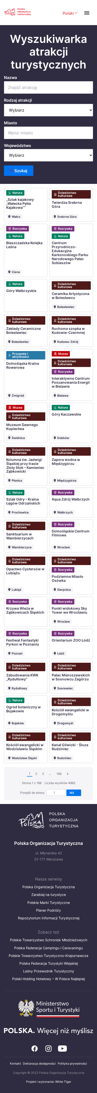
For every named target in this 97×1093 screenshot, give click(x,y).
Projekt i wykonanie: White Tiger (48, 1082)
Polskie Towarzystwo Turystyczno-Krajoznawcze (48, 955)
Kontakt (15, 1063)
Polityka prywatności (72, 1063)
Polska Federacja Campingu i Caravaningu (48, 948)
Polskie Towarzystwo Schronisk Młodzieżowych (48, 940)
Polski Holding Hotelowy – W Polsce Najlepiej (48, 979)
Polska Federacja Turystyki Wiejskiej (48, 963)
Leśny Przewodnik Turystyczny (48, 971)
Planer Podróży (48, 910)
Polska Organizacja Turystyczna (48, 887)
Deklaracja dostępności (39, 1063)
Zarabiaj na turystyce (48, 894)
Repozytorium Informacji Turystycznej (48, 918)
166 (58, 774)
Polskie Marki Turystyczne (48, 902)
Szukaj (20, 170)
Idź (73, 793)
